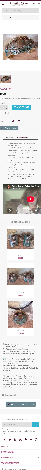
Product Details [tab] (22, 137)
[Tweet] (13, 121)
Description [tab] (9, 137)
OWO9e (20, 255)
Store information (10, 463)
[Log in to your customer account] (34, 4)
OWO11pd (20, 330)
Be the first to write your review (22, 404)
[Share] (7, 121)
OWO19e (20, 293)
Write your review (10, 128)
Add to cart (23, 107)
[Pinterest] (18, 121)
